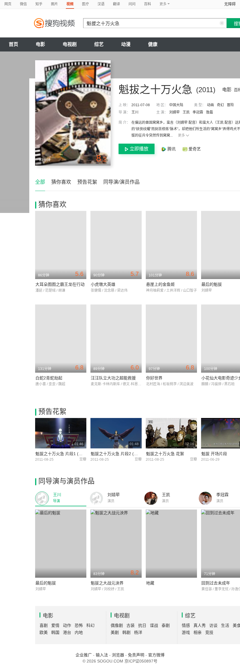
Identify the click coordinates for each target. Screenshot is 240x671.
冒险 (230, 105)
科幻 (90, 625)
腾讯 (171, 149)
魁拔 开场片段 (214, 453)
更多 (181, 135)
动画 (210, 105)
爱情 (55, 625)
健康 (152, 44)
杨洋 (138, 632)
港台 (67, 632)
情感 (186, 625)
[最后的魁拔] (60, 544)
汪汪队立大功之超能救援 (113, 378)
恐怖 (79, 625)
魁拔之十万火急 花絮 (165, 453)
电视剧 (70, 44)
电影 (40, 44)
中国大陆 (176, 105)
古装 (130, 625)
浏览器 (118, 655)
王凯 (186, 112)
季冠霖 (198, 112)
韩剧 (126, 632)
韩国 (55, 632)
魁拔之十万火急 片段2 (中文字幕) (121, 453)
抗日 (142, 625)
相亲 (197, 632)
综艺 (99, 44)
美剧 (115, 632)
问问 (132, 4)
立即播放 (139, 148)
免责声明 (136, 655)
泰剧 (166, 625)
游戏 (186, 632)
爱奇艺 (194, 149)
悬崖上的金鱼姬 (160, 284)
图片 (54, 4)
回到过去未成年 (215, 583)
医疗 (85, 4)
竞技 (209, 632)
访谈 (213, 625)
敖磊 (209, 112)
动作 (67, 625)
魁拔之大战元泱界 (107, 583)
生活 (225, 625)
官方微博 (156, 655)
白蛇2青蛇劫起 (48, 378)
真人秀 (199, 625)
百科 (147, 4)
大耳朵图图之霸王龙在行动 (60, 284)
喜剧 (44, 625)
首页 (13, 44)
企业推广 (84, 655)
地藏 (150, 583)
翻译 (116, 4)
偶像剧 (117, 625)
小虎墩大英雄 (103, 284)
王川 (134, 112)
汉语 (100, 4)
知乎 (38, 4)
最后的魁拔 (211, 284)
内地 (79, 632)
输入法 (102, 655)
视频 (69, 4)
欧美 (44, 632)
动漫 (126, 44)
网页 (7, 4)
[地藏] (171, 544)
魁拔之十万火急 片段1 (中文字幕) (65, 453)
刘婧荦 (174, 112)
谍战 (154, 625)
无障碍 (230, 4)
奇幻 (220, 105)
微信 (23, 4)
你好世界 (154, 378)
